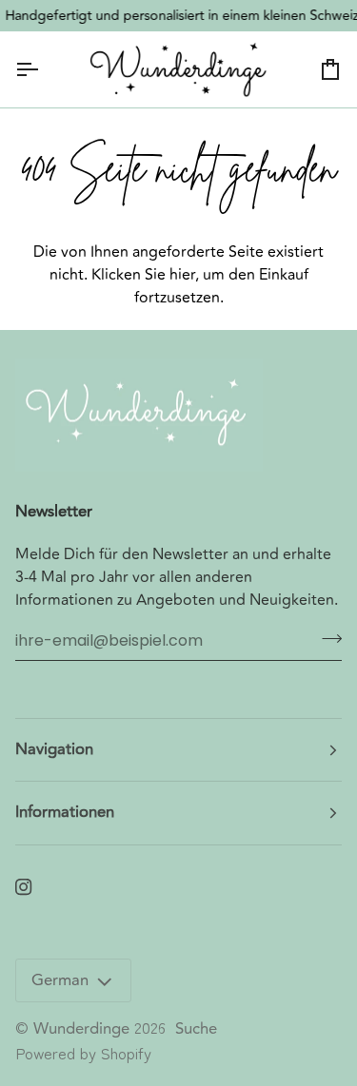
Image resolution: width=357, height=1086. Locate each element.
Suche (196, 1029)
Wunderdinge (81, 1029)
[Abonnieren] (326, 638)
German (60, 980)
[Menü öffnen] (43, 69)
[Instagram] (23, 887)
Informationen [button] (64, 812)
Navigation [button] (54, 749)
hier (182, 274)
